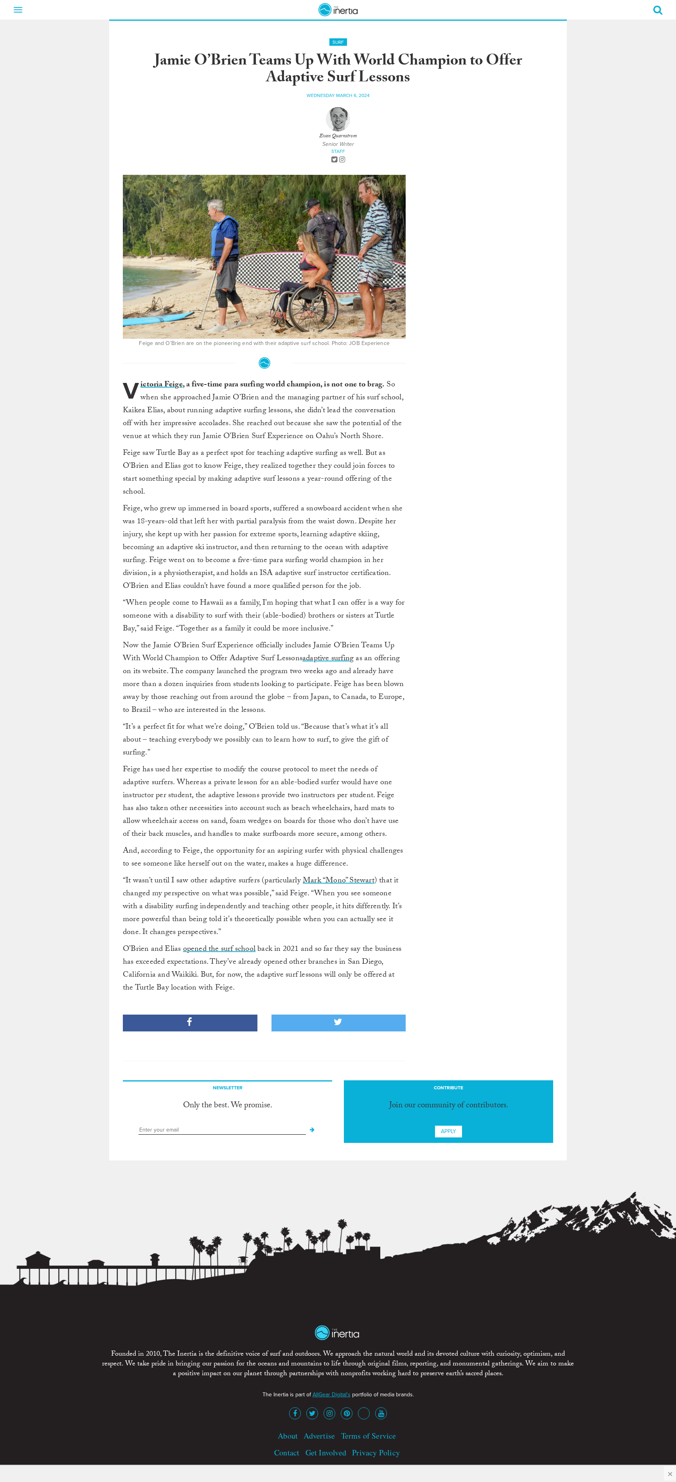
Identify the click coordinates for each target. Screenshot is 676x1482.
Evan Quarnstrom (338, 136)
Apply (448, 1131)
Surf (338, 42)
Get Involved (326, 1452)
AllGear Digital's (332, 1394)
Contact (286, 1452)
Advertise (319, 1435)
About (288, 1435)
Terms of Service (368, 1435)
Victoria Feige (161, 385)
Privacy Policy (376, 1452)
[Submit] (312, 1130)
